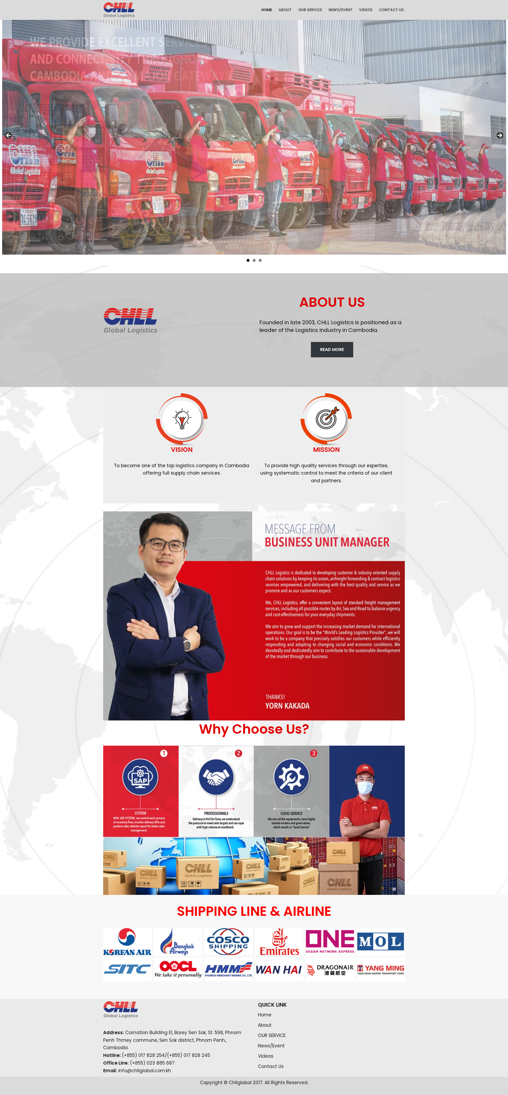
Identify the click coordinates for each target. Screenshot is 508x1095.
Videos (366, 9)
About (285, 9)
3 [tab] (260, 260)
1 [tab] (248, 260)
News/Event (340, 9)
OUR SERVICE (310, 9)
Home (266, 9)
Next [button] (500, 136)
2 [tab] (254, 260)
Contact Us (391, 9)
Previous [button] (9, 136)
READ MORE (332, 349)
